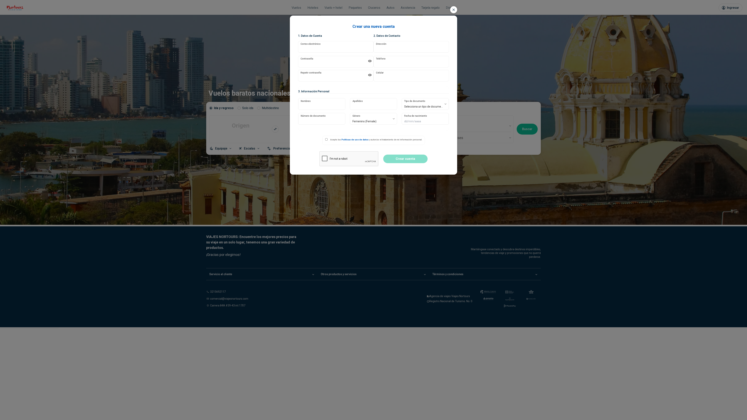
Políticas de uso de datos (355, 139)
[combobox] (425, 104)
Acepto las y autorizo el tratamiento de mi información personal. (376, 139)
